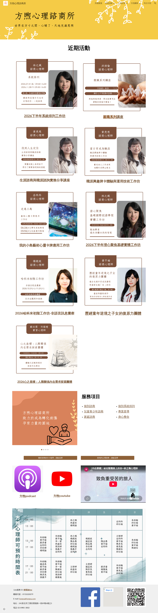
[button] (155, 3)
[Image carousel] (44, 420)
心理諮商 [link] (121, 3)
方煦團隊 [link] (134, 3)
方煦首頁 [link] (98, 3)
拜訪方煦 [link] (147, 3)
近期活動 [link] (109, 3)
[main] (79, 47)
